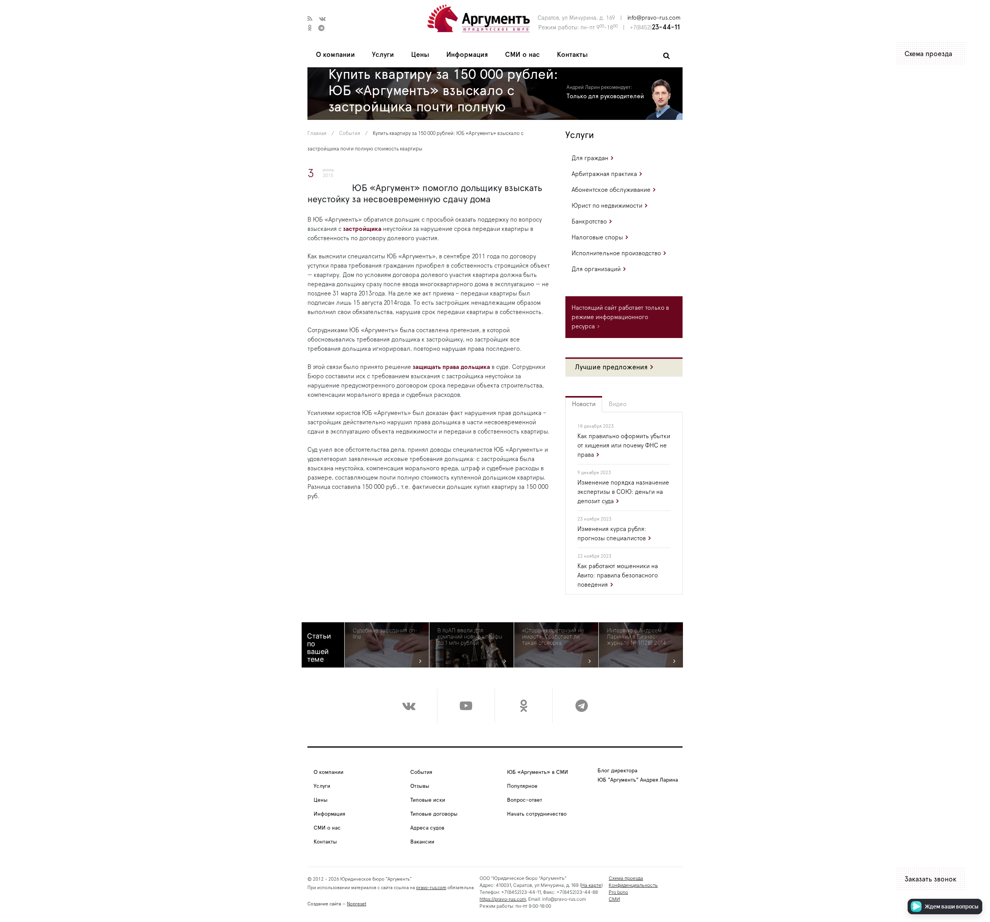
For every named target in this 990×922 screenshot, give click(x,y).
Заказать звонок (930, 879)
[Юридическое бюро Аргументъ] (478, 18)
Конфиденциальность (633, 885)
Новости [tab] (584, 404)
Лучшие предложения (611, 367)
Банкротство (589, 222)
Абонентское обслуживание (611, 190)
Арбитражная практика (604, 174)
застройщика (362, 229)
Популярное (522, 786)
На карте (591, 885)
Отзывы (419, 786)
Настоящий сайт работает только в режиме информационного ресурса (620, 317)
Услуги (383, 54)
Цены (420, 54)
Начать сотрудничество (537, 814)
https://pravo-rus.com (503, 899)
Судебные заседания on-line (385, 633)
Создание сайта (324, 904)
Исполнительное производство (616, 253)
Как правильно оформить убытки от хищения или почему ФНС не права (623, 445)
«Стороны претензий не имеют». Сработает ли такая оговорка (553, 636)
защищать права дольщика (452, 367)
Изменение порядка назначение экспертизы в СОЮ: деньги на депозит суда (623, 492)
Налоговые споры (597, 237)
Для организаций (596, 269)
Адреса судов (427, 828)
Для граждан (590, 158)
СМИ (614, 899)
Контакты (572, 54)
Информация (467, 54)
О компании (335, 54)
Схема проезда (928, 54)
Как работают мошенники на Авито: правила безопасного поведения (617, 575)
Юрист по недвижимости (607, 206)
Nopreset (356, 904)
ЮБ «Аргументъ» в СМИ (537, 772)
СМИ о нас (522, 54)
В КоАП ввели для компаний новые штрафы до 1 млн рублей (469, 636)
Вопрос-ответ (524, 800)
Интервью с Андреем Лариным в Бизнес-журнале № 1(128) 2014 (636, 636)
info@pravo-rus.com (654, 18)
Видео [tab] (617, 404)
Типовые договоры (433, 814)
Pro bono (618, 892)
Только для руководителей (605, 96)
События (349, 133)
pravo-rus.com (431, 887)
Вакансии (422, 842)
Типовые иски (427, 800)
